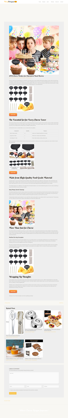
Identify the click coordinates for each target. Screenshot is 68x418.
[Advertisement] (34, 11)
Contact (61, 1)
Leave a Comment (12, 77)
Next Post (61, 302)
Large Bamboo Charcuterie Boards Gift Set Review (52, 330)
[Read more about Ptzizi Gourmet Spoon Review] (15, 322)
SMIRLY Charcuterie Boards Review (33, 358)
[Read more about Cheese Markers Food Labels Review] (15, 348)
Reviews (52, 1)
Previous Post (7, 302)
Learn (48, 1)
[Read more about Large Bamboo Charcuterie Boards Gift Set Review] (53, 319)
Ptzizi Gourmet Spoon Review (13, 335)
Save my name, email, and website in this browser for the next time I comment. (24, 390)
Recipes (43, 1)
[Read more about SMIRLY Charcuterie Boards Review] (34, 348)
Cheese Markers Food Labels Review (14, 358)
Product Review (19, 77)
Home (40, 1)
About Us (57, 1)
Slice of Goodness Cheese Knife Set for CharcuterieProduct (33, 330)
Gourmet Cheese (7, 400)
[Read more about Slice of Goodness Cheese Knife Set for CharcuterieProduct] (34, 319)
